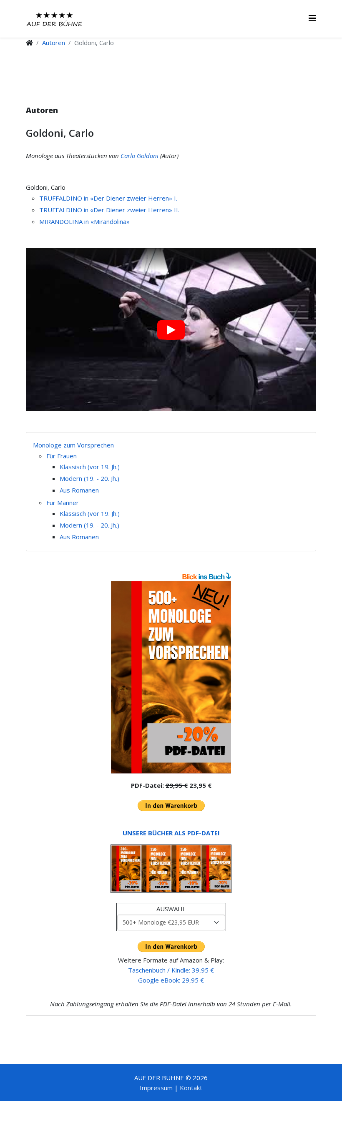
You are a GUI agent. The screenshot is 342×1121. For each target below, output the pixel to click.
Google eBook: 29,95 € (171, 980)
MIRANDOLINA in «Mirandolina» (84, 221)
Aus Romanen (79, 490)
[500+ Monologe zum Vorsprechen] (171, 677)
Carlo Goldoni (139, 155)
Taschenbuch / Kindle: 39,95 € (171, 970)
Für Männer (62, 502)
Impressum (156, 1087)
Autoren (53, 42)
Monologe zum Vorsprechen (73, 445)
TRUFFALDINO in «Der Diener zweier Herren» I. (108, 198)
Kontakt (191, 1087)
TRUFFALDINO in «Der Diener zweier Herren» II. (109, 210)
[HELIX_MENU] (312, 18)
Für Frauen (61, 456)
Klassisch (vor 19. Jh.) (90, 466)
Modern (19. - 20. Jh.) (89, 478)
